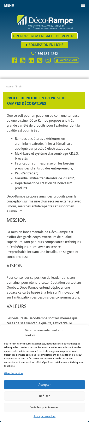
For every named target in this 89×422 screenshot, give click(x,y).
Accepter (44, 385)
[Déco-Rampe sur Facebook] (14, 61)
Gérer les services (13, 373)
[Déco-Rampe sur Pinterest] (39, 61)
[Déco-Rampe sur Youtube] (22, 61)
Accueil (10, 86)
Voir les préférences (44, 407)
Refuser (44, 396)
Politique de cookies (44, 416)
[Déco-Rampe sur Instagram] (48, 61)
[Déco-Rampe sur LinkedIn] (31, 61)
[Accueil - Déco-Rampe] (44, 21)
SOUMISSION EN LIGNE (45, 45)
